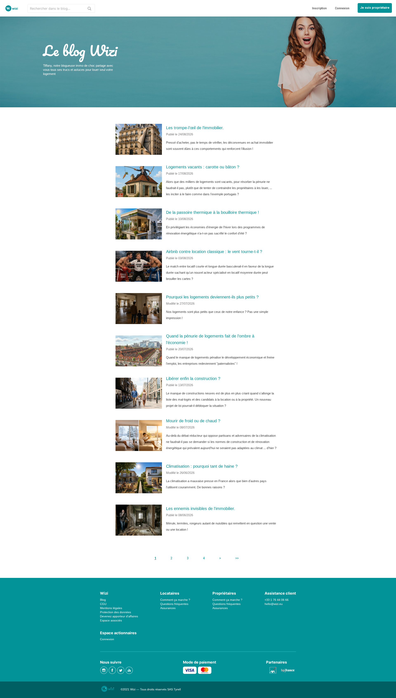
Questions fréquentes (174, 604)
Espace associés (111, 620)
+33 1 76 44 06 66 (277, 599)
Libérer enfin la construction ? (193, 378)
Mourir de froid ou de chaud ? (193, 421)
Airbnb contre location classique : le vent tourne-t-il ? (214, 251)
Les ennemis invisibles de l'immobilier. (200, 508)
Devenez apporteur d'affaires (119, 616)
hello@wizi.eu (274, 604)
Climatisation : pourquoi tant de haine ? (202, 466)
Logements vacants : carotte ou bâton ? (202, 167)
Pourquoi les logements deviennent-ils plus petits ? (212, 297)
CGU (103, 604)
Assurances (168, 608)
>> (237, 558)
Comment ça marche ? (175, 599)
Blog (103, 599)
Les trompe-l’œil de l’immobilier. (195, 127)
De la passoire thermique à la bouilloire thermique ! (212, 212)
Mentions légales (111, 608)
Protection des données (115, 612)
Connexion (107, 639)
